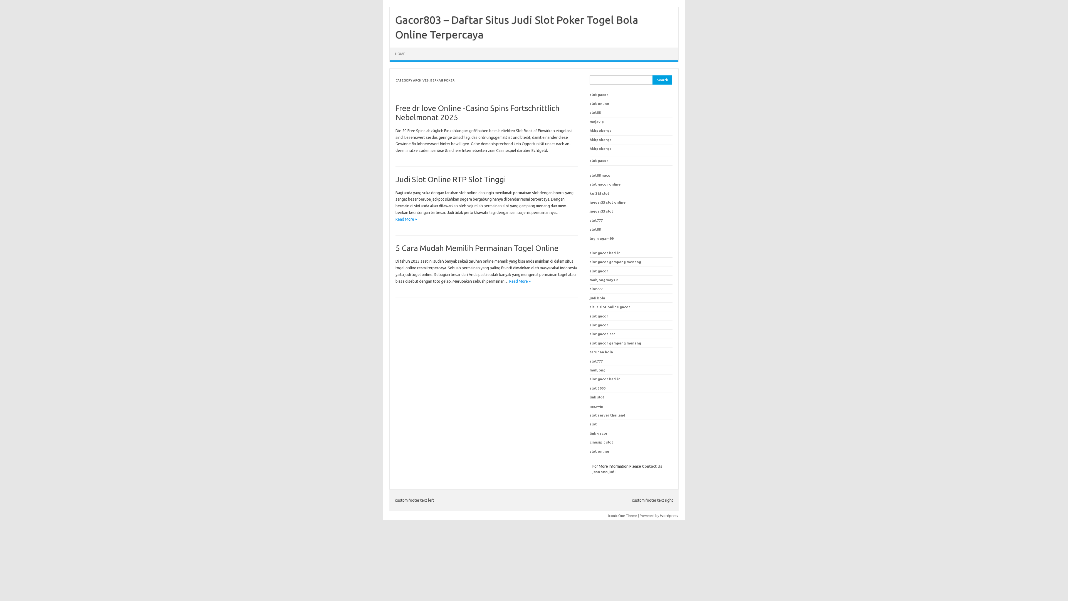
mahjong (597, 370)
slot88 (595, 112)
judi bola (597, 298)
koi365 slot (599, 193)
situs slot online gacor (610, 307)
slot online (599, 103)
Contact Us (652, 466)
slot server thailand (607, 415)
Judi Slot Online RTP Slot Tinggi (450, 179)
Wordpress (669, 516)
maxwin (596, 406)
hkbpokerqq (601, 130)
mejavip (597, 122)
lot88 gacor (601, 175)
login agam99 (602, 238)
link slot (597, 397)
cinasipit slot (601, 442)
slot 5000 (597, 388)
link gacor (599, 433)
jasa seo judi (603, 472)
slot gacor (599, 95)
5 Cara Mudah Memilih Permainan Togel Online (476, 248)
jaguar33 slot (601, 211)
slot (593, 424)
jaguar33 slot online (608, 202)
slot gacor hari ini (606, 253)
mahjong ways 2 (604, 280)
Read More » (406, 219)
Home (400, 54)
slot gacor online (605, 184)
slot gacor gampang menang (615, 262)
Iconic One (616, 516)
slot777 (596, 220)
